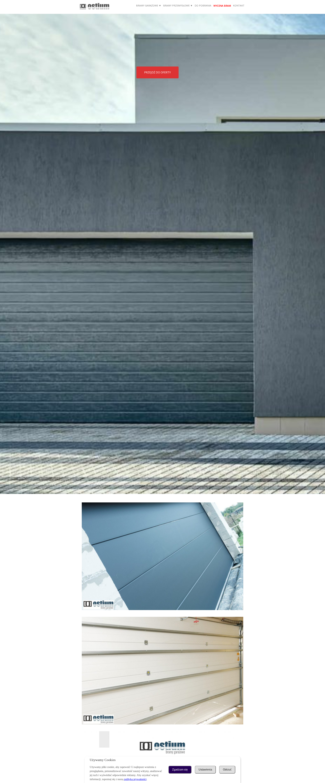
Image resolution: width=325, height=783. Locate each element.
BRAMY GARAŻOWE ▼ (148, 5)
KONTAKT (238, 5)
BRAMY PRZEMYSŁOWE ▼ (178, 5)
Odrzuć (227, 769)
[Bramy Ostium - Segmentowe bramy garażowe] (94, 10)
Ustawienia (205, 769)
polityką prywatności (135, 779)
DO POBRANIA (203, 5)
